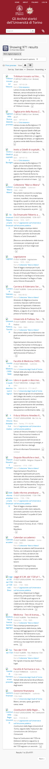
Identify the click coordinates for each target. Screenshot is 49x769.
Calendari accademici (24, 537)
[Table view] (30, 65)
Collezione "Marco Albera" (27, 184)
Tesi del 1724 (20, 649)
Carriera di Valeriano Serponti (29, 286)
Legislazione (20, 256)
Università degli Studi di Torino (30, 369)
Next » (41, 759)
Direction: (30, 69)
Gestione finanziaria (24, 690)
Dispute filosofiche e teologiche (30, 457)
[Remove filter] (20, 54)
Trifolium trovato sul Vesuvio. (29, 76)
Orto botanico (24, 87)
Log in (44, 2)
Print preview (10, 65)
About (25, 2)
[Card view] (25, 65)
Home (17, 2)
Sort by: (11, 69)
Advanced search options (24, 59)
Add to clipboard (43, 76)
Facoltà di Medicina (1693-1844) (30, 361)
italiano (34, 2)
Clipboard (43, 31)
